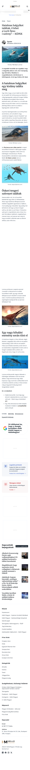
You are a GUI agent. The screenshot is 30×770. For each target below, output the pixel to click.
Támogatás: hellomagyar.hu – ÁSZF (12, 623)
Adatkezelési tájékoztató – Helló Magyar (14, 632)
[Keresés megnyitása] (27, 6)
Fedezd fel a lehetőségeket (16, 473)
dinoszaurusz (19, 414)
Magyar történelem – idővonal (11, 709)
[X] (11, 752)
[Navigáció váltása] (3, 6)
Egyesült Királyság (7, 417)
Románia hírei (6, 652)
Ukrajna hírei (6, 649)
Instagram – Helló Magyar (10, 697)
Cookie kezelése (7, 629)
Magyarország (6, 678)
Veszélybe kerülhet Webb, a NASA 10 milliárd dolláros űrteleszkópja (9, 596)
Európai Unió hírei (7, 658)
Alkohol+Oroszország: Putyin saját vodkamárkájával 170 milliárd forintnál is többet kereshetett (10, 557)
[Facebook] (5, 752)
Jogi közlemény (6, 626)
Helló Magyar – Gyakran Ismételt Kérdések (15, 615)
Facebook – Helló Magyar (9, 694)
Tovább (11, 489)
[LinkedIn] (3, 752)
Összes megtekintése (22, 546)
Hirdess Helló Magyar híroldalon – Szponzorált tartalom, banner (12, 687)
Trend (3, 672)
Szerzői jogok (6, 621)
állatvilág (11, 414)
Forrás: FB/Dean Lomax (15, 64)
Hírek (3, 644)
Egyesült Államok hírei (8, 646)
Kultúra (4, 669)
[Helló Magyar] (15, 6)
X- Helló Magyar (7, 700)
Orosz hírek (5, 655)
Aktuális (4, 667)
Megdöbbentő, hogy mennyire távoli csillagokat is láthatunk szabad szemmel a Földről (10, 569)
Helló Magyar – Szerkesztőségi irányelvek (14, 618)
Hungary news (6, 641)
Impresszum (5, 612)
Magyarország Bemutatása (10, 711)
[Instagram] (8, 752)
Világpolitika (6, 675)
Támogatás (5, 691)
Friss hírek (5, 714)
